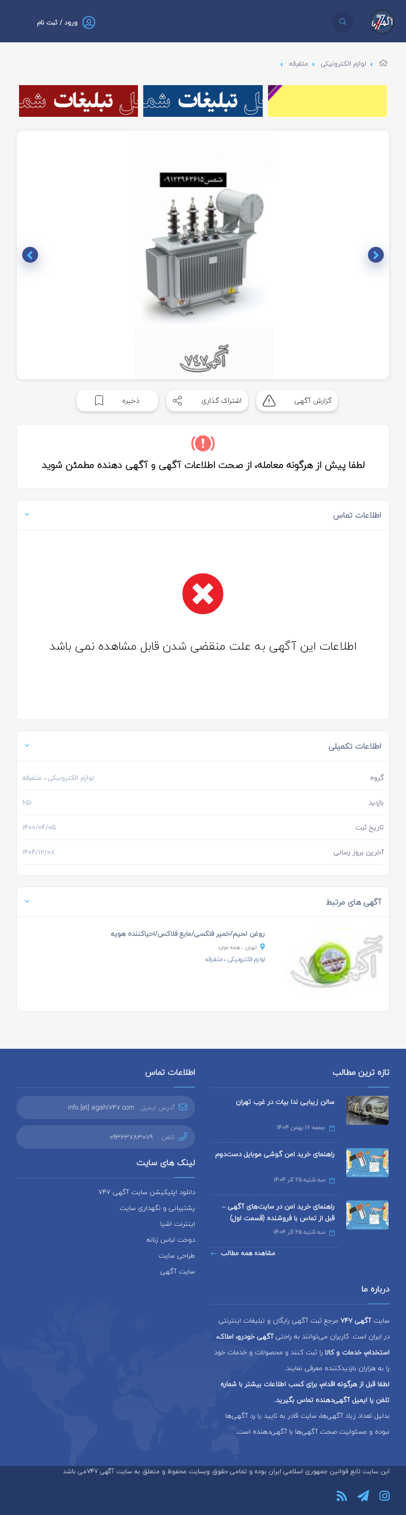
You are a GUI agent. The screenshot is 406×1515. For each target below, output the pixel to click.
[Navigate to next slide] (30, 255)
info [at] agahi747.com (101, 1107)
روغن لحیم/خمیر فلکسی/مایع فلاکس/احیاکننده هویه (188, 933)
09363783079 (131, 1137)
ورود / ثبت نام (57, 22)
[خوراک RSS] (342, 1496)
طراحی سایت (177, 1255)
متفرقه (298, 63)
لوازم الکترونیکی (343, 63)
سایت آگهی (177, 1271)
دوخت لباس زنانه (170, 1239)
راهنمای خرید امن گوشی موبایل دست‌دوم (275, 1154)
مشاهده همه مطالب (248, 1253)
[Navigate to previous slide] (376, 255)
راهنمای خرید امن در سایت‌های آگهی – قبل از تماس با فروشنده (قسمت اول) (278, 1212)
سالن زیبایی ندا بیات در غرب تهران (285, 1101)
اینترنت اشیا (177, 1224)
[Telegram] (363, 1496)
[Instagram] (385, 1496)
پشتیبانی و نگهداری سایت (157, 1208)
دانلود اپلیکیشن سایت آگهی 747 (146, 1192)
